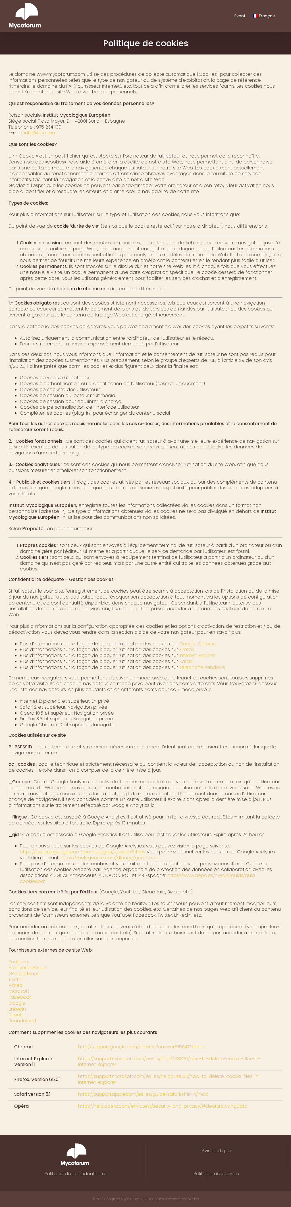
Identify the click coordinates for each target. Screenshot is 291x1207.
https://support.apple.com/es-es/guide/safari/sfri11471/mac (143, 1094)
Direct (15, 1014)
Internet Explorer (197, 655)
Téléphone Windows (201, 667)
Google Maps (24, 973)
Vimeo (16, 985)
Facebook (20, 997)
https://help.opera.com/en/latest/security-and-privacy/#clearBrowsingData (163, 1106)
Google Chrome (197, 644)
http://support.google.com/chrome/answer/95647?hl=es (141, 1047)
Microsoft (19, 991)
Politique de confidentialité (74, 1173)
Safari (185, 661)
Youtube (18, 961)
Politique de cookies (216, 1173)
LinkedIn (17, 1009)
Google (17, 1003)
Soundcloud (22, 1020)
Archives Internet (27, 967)
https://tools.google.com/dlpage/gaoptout (108, 858)
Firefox (186, 649)
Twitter (16, 979)
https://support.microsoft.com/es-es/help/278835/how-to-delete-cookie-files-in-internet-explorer (169, 1061)
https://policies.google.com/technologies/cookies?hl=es (82, 852)
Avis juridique (216, 1150)
